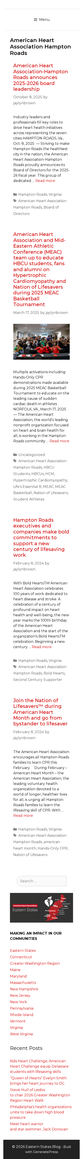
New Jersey (20, 995)
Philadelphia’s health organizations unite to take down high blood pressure (40, 1112)
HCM (49, 474)
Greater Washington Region (35, 963)
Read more (45, 181)
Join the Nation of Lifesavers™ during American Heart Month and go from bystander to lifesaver (40, 712)
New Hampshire (24, 989)
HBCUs (37, 474)
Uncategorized (31, 455)
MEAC (48, 487)
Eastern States (23, 950)
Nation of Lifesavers (51, 493)
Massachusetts (23, 983)
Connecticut (21, 957)
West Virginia (21, 1034)
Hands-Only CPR (53, 848)
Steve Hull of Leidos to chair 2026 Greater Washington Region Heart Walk (40, 1095)
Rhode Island (21, 1015)
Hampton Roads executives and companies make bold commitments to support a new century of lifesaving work (41, 537)
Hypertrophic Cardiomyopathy (40, 480)
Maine (15, 970)
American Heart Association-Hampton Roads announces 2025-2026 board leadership (40, 77)
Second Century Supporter (37, 680)
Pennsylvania (21, 1008)
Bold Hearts (54, 673)
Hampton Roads (32, 194)
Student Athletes (28, 499)
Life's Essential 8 (27, 487)
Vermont (18, 1021)
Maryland (18, 976)
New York (18, 1002)
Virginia (55, 194)
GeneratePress (45, 1152)
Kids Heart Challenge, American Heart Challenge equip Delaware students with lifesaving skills (39, 1066)
